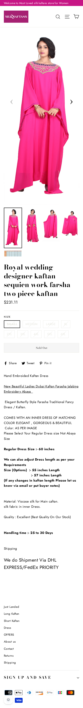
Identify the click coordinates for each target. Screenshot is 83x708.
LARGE (51, 324)
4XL (36, 334)
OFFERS (9, 635)
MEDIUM (31, 324)
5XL (49, 334)
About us (10, 642)
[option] (41, 118)
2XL (9, 334)
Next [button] (71, 100)
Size (7, 317)
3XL (22, 334)
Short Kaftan (11, 621)
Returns (9, 656)
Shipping (10, 662)
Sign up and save (27, 677)
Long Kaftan (11, 614)
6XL (63, 334)
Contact (9, 649)
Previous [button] (11, 100)
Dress (7, 628)
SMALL (12, 324)
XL (65, 324)
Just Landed (11, 607)
